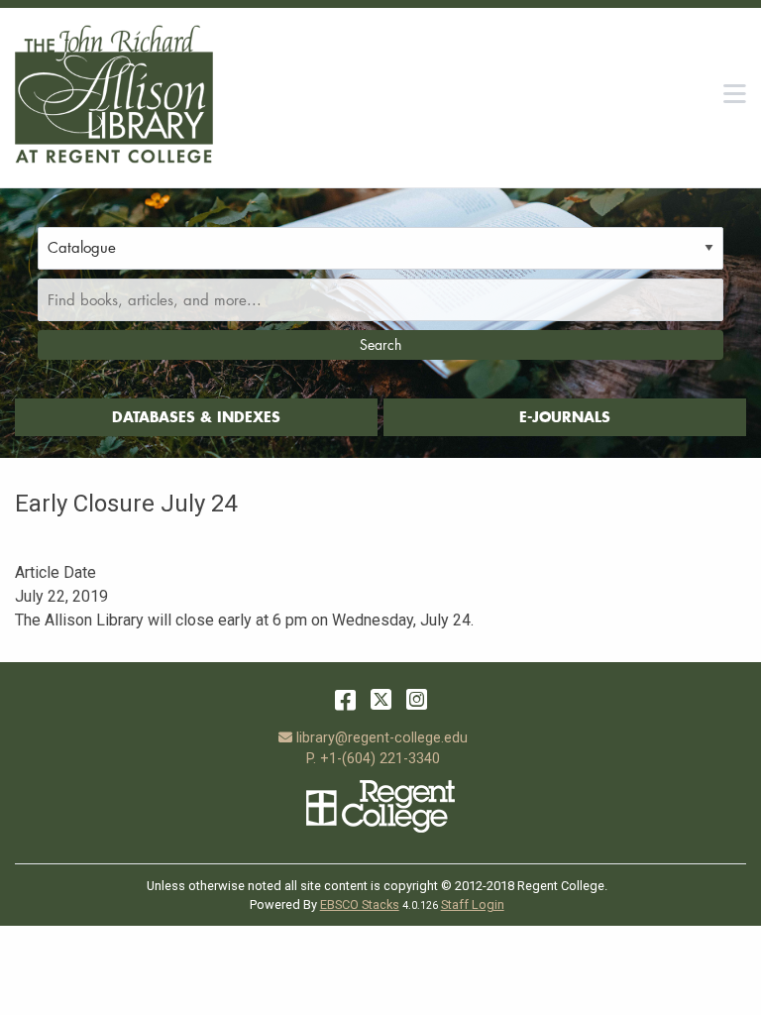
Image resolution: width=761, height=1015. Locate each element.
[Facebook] (345, 700)
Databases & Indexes (196, 416)
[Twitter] (381, 700)
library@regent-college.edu (381, 738)
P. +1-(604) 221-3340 (373, 758)
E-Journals (564, 416)
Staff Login (472, 904)
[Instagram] (416, 700)
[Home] (114, 94)
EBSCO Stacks (359, 904)
